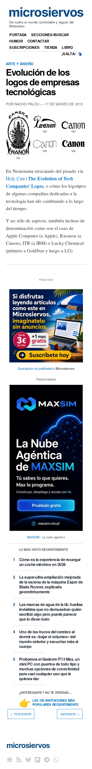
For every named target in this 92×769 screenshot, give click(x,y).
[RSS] (19, 759)
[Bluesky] (28, 759)
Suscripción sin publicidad (35, 368)
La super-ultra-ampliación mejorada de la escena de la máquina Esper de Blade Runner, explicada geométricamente (51, 584)
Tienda (50, 47)
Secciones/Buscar (50, 34)
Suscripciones (24, 47)
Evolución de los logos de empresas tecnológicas (42, 82)
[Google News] (9, 759)
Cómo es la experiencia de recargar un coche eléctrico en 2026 (50, 562)
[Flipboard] (37, 759)
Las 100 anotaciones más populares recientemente (55, 702)
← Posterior (21, 714)
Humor (16, 41)
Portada (17, 34)
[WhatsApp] (56, 759)
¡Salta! (69, 53)
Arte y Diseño (19, 63)
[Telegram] (47, 759)
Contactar (38, 41)
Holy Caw (15, 178)
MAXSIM (33, 537)
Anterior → (69, 714)
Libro (67, 47)
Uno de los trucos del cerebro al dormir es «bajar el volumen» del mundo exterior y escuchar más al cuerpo (48, 639)
